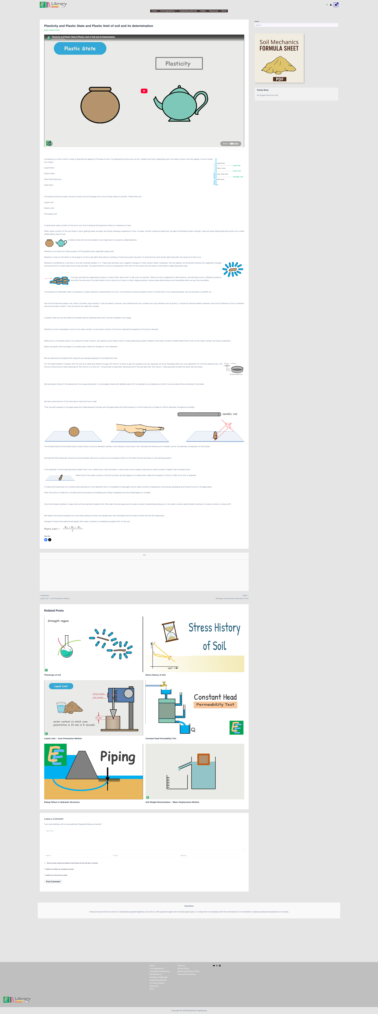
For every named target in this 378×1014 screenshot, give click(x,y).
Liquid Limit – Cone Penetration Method (63, 738)
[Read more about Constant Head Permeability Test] (194, 708)
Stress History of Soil (155, 675)
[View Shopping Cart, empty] (336, 4)
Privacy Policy (183, 968)
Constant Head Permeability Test (160, 738)
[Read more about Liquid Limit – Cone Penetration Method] (93, 708)
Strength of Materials (158, 977)
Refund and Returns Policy (188, 971)
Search (257, 21)
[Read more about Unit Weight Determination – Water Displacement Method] (194, 771)
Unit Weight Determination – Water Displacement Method (172, 802)
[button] (327, 5)
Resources (213, 11)
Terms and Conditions (186, 974)
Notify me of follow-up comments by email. (60, 869)
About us (181, 965)
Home (154, 11)
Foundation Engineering (160, 971)
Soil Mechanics (156, 974)
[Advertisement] (144, 576)
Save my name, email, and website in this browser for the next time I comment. (72, 863)
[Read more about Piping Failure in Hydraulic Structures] (93, 771)
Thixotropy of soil (52, 675)
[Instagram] (220, 966)
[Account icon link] (331, 5)
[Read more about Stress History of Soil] (194, 644)
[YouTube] (214, 966)
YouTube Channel (157, 983)
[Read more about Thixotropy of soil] (93, 644)
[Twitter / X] (217, 966)
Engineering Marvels (188, 11)
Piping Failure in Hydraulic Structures (62, 802)
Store (224, 11)
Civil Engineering (167, 11)
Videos (203, 11)
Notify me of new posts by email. (56, 875)
